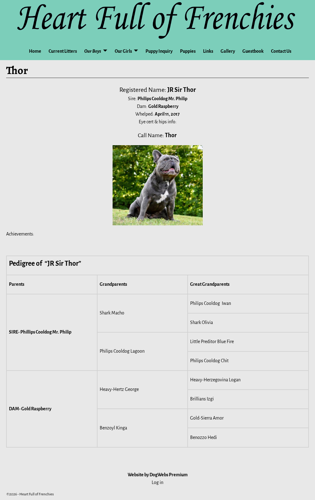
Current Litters (63, 51)
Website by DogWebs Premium (158, 474)
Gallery (228, 51)
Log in (157, 482)
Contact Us (281, 51)
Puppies (188, 51)
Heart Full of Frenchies (36, 494)
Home (35, 51)
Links (208, 51)
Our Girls (123, 51)
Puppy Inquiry (159, 51)
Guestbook (253, 51)
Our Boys (92, 51)
